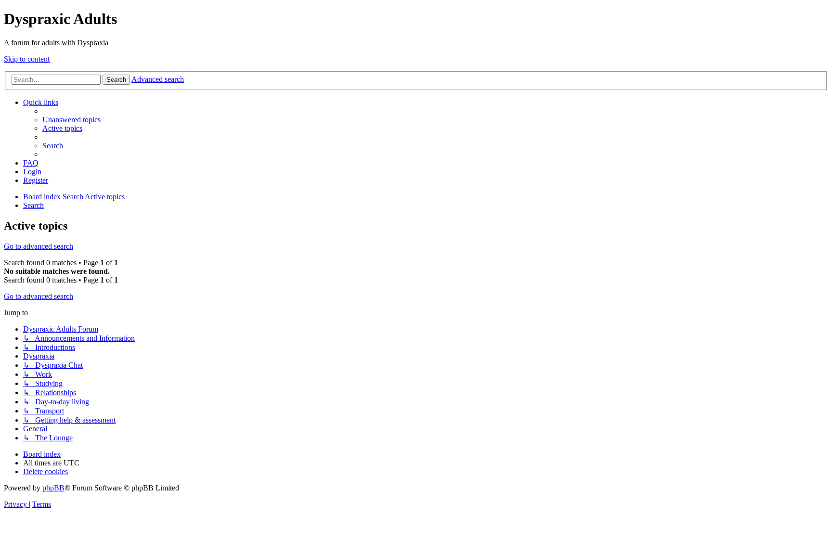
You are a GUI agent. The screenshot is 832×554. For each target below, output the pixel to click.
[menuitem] (71, 120)
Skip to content (27, 59)
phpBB (53, 488)
